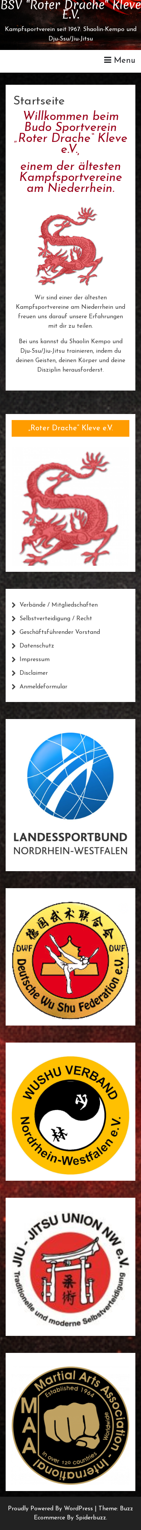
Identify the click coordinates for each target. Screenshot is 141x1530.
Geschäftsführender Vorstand (60, 632)
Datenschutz (37, 646)
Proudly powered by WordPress (51, 1509)
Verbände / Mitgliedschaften (59, 605)
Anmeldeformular (43, 687)
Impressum (35, 660)
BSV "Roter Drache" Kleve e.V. (70, 9)
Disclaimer (34, 673)
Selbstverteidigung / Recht (56, 619)
